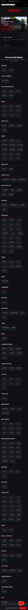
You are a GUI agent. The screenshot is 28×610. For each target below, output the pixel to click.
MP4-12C (11, 433)
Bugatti (4, 164)
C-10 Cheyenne (5, 190)
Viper (4, 210)
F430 (4, 243)
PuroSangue (19, 247)
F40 (18, 238)
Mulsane (4, 130)
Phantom (4, 545)
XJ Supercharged (13, 313)
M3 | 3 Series (12, 145)
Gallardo (18, 349)
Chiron (4, 169)
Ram (3, 525)
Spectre (11, 545)
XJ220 (22, 313)
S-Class (11, 457)
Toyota (4, 566)
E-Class (18, 448)
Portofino (11, 247)
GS (4, 379)
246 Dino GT (11, 220)
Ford (3, 257)
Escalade (14, 180)
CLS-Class (11, 448)
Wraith (18, 545)
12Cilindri (4, 220)
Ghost (18, 541)
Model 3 (12, 556)
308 (4, 225)
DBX (18, 91)
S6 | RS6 (4, 115)
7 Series (11, 141)
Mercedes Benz (8, 438)
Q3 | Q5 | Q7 (18, 106)
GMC (3, 276)
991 (4, 506)
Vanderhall (6, 576)
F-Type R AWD (5, 313)
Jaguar (4, 308)
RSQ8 (18, 111)
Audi (3, 101)
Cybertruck (4, 556)
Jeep (3, 323)
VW (2, 597)
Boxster (18, 511)
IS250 (11, 379)
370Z (18, 472)
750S (18, 429)
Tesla (4, 551)
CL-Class (18, 443)
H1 (4, 292)
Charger (23, 205)
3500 (4, 530)
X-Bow (4, 339)
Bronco (4, 262)
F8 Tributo (11, 243)
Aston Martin (7, 86)
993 (19, 506)
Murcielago (12, 354)
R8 (4, 111)
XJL (4, 318)
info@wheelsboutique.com (13, 1)
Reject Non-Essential (11, 608)
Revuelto (19, 354)
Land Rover (6, 363)
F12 (4, 238)
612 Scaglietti (5, 234)
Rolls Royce (6, 536)
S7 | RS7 (11, 115)
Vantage (11, 96)
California (20, 234)
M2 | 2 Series (4, 145)
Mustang (18, 267)
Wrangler (14, 328)
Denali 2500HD (5, 281)
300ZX (4, 472)
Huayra (4, 487)
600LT (11, 424)
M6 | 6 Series (12, 150)
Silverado (11, 195)
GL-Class (11, 452)
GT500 (11, 267)
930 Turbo (4, 502)
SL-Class (18, 457)
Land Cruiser (12, 571)
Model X (4, 560)
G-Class (4, 452)
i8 (18, 141)
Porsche (5, 492)
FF (19, 243)
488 (4, 229)
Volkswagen (6, 587)
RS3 (11, 111)
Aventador (4, 349)
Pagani (4, 482)
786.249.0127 (3, 1)
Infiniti (4, 297)
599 (18, 229)
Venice (4, 581)
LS (11, 384)
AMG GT (4, 443)
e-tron (11, 106)
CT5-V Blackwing (5, 180)
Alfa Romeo (6, 76)
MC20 (19, 409)
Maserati (5, 404)
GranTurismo (5, 409)
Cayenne (12, 515)
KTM (3, 333)
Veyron (11, 169)
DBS (11, 91)
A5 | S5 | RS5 (4, 106)
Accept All (22, 608)
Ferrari (4, 215)
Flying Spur (19, 126)
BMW (3, 136)
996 (4, 511)
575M (12, 229)
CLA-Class (4, 448)
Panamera (11, 520)
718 (4, 497)
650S (18, 424)
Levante (12, 409)
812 (13, 234)
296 (19, 220)
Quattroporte (5, 414)
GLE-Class (18, 452)
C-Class (11, 443)
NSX (4, 70)
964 (11, 502)
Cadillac (5, 175)
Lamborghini (7, 344)
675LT (4, 429)
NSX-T (11, 70)
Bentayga (4, 126)
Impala (4, 195)
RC (18, 384)
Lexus (3, 374)
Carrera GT (4, 515)
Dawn (11, 541)
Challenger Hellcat (14, 205)
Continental (11, 126)
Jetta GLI (4, 592)
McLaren (5, 419)
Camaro (12, 190)
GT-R (4, 476)
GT (4, 267)
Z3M (11, 159)
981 (18, 502)
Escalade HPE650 (22, 180)
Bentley (5, 121)
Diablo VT (12, 349)
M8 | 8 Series (19, 150)
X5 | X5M (11, 154)
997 (11, 511)
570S (4, 424)
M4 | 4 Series (19, 145)
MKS (4, 399)
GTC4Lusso (4, 247)
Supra (20, 571)
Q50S (4, 303)
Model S (19, 556)
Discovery (11, 369)
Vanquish (4, 96)
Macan (4, 520)
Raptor (4, 271)
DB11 (4, 91)
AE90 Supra (4, 571)
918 (11, 497)
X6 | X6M (18, 154)
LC (18, 379)
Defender (4, 369)
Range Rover (18, 369)
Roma (4, 251)
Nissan (4, 467)
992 (12, 506)
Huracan (4, 354)
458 (18, 225)
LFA (4, 384)
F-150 (11, 262)
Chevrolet (6, 185)
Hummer (4, 287)
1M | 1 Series (4, 141)
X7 (4, 159)
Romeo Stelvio (5, 81)
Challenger (4, 205)
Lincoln (4, 393)
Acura (4, 65)
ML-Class (4, 457)
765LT (4, 433)
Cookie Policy (3, 605)
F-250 (18, 262)
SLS (12, 461)
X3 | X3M (4, 154)
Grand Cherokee (5, 328)
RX (4, 388)
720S (11, 429)
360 (11, 225)
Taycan (18, 520)
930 (18, 497)
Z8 (18, 159)
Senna (18, 433)
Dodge (4, 200)
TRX (11, 530)
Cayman (19, 515)
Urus (4, 358)
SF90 (11, 251)
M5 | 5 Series (4, 150)
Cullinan (4, 541)
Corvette (19, 190)
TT (18, 115)
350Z (11, 472)
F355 (11, 238)
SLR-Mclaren (4, 461)
